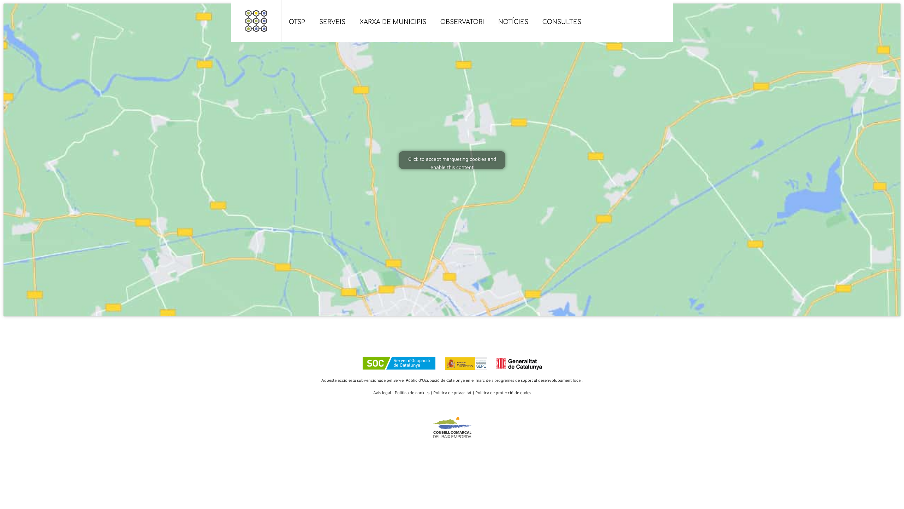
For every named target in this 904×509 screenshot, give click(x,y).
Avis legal (382, 392)
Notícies (513, 22)
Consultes (561, 22)
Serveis (332, 22)
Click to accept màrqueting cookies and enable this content (452, 162)
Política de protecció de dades (503, 392)
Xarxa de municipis (392, 22)
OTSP (297, 22)
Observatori (462, 22)
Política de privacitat (452, 392)
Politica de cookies (412, 392)
